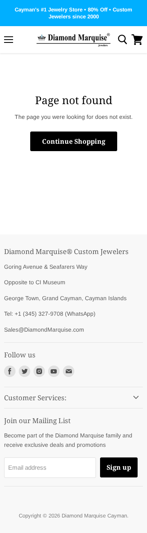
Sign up (119, 467)
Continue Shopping (73, 141)
